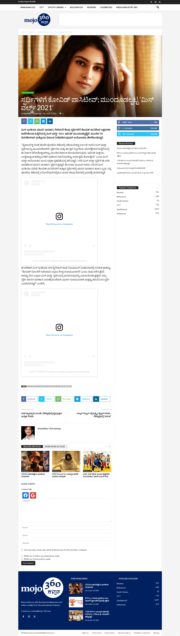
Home (23, 32)
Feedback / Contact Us (142, 633)
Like (155, 122)
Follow (153, 128)
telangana (42, 386)
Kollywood (25, 471)
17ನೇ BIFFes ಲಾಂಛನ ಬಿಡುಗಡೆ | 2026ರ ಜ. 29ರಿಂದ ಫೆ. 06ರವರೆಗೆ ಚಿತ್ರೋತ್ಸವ (135, 162)
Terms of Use (97, 633)
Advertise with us (124, 633)
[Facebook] (151, 2)
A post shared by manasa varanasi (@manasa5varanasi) (59, 372)
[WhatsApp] (37, 121)
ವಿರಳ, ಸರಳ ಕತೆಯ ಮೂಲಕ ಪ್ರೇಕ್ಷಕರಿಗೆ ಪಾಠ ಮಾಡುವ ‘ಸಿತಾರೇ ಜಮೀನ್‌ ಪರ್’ (96, 475)
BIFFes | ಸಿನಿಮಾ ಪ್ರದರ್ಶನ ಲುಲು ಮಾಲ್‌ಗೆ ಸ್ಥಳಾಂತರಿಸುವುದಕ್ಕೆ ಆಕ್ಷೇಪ (136, 154)
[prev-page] (106, 446)
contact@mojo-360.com (41, 611)
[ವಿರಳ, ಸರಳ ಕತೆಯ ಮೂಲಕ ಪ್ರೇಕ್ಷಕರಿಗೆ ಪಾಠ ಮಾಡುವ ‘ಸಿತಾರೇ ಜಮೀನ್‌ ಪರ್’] (97, 461)
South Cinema (56, 7)
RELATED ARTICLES (32, 446)
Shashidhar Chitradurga (32, 113)
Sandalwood (27, 7)
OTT (42, 7)
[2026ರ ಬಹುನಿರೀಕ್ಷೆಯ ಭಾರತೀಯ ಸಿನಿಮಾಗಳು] (35, 461)
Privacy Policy (110, 633)
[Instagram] (155, 2)
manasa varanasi (65, 386)
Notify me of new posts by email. (37, 559)
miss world (52, 386)
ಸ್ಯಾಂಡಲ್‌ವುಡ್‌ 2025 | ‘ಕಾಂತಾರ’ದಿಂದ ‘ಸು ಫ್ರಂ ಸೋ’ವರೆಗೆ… (135, 173)
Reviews (91, 7)
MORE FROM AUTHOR (55, 446)
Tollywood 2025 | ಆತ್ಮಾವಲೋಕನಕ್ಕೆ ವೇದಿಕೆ (131, 168)
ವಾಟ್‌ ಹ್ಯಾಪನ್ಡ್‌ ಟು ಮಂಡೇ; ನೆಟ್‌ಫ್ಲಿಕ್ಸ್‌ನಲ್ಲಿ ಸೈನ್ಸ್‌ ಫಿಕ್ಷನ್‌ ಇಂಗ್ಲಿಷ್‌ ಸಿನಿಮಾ (41, 414)
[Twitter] (159, 2)
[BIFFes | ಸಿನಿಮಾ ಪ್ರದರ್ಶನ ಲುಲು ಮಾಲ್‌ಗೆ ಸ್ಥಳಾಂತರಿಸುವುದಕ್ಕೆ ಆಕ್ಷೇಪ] (76, 602)
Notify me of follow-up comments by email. (42, 556)
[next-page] (109, 446)
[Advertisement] (110, 19)
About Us (85, 633)
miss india (31, 386)
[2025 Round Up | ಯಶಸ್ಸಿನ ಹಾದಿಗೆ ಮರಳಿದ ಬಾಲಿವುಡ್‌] (66, 461)
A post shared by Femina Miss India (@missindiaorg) (59, 261)
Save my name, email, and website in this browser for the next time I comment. (55, 550)
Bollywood (76, 7)
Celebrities (106, 7)
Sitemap (156, 633)
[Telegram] (43, 121)
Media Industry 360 (126, 7)
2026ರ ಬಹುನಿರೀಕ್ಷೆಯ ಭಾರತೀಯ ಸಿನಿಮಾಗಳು (131, 148)
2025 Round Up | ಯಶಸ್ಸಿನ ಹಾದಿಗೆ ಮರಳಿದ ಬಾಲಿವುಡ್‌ (65, 475)
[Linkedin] (50, 121)
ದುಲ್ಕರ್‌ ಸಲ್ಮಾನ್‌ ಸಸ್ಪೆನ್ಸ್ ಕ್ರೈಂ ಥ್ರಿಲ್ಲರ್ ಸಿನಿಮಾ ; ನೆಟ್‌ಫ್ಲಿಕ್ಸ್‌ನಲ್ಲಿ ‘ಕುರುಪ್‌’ (94, 414)
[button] (158, 7)
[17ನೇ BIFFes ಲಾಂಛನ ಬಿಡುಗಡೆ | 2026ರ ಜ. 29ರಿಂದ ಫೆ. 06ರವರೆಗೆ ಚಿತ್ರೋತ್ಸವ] (76, 615)
